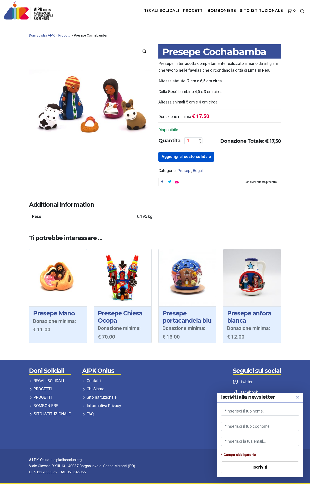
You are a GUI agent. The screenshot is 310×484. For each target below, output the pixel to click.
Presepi (184, 170)
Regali (198, 170)
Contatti (93, 380)
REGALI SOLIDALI (48, 380)
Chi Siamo (95, 389)
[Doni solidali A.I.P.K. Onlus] (28, 10)
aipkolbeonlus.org (68, 460)
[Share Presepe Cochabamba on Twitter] (169, 182)
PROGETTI (42, 389)
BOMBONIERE (45, 405)
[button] (144, 51)
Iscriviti (260, 467)
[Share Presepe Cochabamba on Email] (176, 182)
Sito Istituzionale (101, 397)
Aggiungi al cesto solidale (186, 156)
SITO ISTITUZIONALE (52, 414)
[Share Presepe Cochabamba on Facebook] (162, 182)
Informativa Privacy (103, 405)
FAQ (90, 414)
